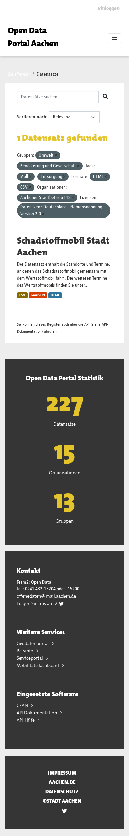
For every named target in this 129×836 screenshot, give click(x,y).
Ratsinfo (25, 651)
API (87, 324)
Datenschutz (62, 791)
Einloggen (109, 8)
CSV (22, 295)
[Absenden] (105, 97)
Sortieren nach (31, 117)
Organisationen (64, 472)
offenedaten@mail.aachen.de (46, 596)
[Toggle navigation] (114, 38)
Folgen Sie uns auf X (38, 603)
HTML (55, 295)
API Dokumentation (37, 713)
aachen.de (62, 782)
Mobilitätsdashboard (38, 665)
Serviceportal (30, 658)
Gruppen (65, 521)
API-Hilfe (26, 720)
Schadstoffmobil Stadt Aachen (63, 246)
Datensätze (48, 74)
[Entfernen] (56, 155)
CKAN (23, 705)
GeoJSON (38, 295)
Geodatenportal (33, 643)
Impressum (62, 772)
